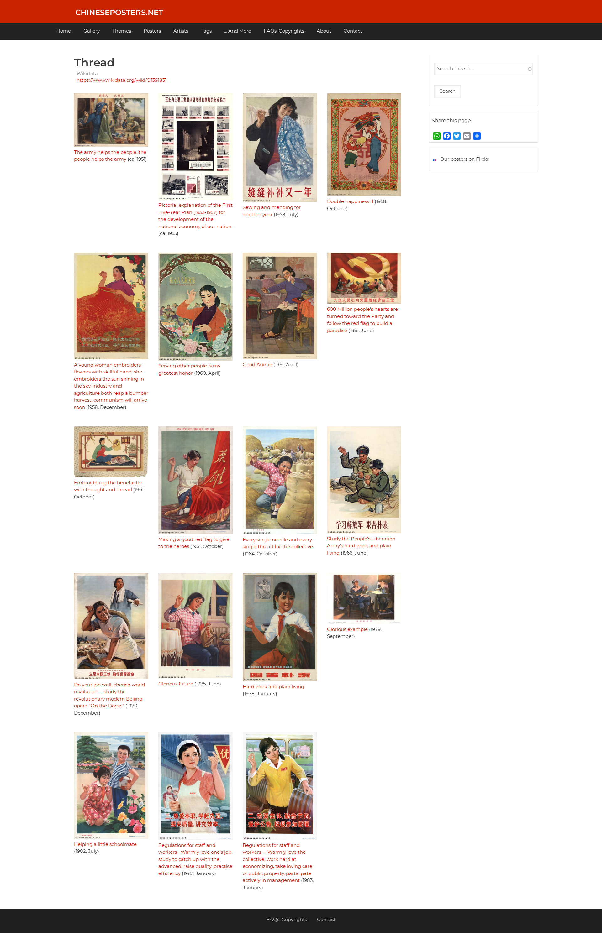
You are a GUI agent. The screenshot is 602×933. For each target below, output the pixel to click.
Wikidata (87, 73)
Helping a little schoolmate (105, 844)
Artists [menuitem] (180, 31)
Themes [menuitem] (121, 31)
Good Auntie (257, 364)
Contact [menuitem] (353, 31)
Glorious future (175, 684)
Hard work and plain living (273, 687)
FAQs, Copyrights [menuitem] (284, 31)
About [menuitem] (324, 31)
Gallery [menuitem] (91, 31)
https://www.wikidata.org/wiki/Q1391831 (121, 80)
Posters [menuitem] (152, 31)
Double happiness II (350, 201)
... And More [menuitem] (237, 31)
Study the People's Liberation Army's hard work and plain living (361, 546)
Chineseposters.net (119, 13)
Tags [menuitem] (206, 31)
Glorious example (347, 629)
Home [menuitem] (63, 31)
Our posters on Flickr (464, 159)
